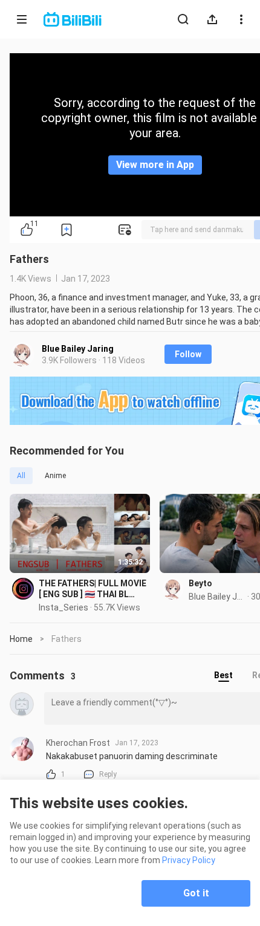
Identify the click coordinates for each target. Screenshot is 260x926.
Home (21, 639)
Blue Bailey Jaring (78, 349)
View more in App (155, 164)
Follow (188, 354)
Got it (196, 893)
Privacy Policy (188, 860)
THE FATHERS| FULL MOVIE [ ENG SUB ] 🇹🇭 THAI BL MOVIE (92, 589)
